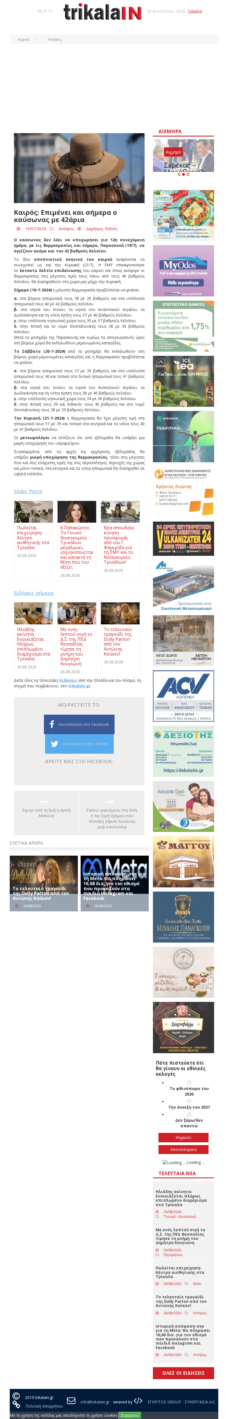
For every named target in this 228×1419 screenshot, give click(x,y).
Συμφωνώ (130, 1415)
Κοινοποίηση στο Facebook (83, 724)
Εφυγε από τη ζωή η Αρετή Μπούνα (46, 812)
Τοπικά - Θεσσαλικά (180, 1216)
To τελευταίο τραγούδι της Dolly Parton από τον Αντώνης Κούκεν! (41, 893)
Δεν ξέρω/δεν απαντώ (189, 1123)
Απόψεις (66, 228)
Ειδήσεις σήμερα (34, 593)
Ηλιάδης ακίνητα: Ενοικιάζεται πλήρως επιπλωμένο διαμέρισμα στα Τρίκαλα (181, 1198)
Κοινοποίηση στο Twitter (85, 743)
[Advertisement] (114, 86)
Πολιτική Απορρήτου (44, 1406)
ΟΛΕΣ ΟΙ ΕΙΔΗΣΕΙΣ (183, 1373)
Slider (197, 1283)
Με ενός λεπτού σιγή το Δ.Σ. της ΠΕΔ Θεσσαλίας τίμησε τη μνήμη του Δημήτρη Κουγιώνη (180, 1236)
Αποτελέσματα (183, 1149)
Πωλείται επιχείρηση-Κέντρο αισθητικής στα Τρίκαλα (180, 1272)
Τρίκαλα (194, 11)
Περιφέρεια (173, 1254)
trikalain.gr (79, 685)
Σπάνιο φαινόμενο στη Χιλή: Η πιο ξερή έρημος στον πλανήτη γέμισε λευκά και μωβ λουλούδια (112, 818)
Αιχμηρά (173, 152)
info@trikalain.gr (95, 1402)
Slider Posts (28, 491)
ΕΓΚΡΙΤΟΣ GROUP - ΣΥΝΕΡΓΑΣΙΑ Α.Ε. (181, 1402)
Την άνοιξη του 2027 (189, 1107)
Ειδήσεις (68, 680)
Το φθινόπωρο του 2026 (189, 1091)
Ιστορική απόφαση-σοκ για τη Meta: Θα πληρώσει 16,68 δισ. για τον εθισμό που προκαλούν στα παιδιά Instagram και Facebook (114, 886)
